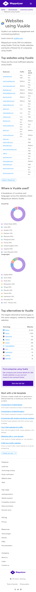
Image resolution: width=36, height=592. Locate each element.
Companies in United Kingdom (12, 411)
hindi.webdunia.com (9, 93)
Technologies (12, 9)
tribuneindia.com (8, 113)
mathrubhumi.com (8, 101)
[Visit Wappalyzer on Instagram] (15, 589)
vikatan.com (7, 117)
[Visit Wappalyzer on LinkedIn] (20, 589)
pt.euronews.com (8, 173)
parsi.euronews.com (9, 86)
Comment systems (26, 9)
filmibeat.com (7, 90)
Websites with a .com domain (12, 436)
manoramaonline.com (10, 149)
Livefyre (7, 355)
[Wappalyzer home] (13, 3)
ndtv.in (5, 153)
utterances (8, 336)
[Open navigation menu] (30, 3)
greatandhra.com (8, 105)
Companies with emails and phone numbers (17, 418)
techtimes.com (7, 164)
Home (3, 9)
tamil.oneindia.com (9, 81)
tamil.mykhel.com (8, 125)
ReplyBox (8, 358)
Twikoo (7, 339)
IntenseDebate (9, 346)
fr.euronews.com (8, 161)
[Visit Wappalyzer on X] (18, 589)
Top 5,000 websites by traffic (12, 427)
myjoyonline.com (8, 135)
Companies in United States (11, 405)
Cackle (7, 342)
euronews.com (7, 157)
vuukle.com (18, 38)
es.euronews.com (8, 168)
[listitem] (18, 467)
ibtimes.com (6, 121)
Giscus (7, 333)
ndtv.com (6, 139)
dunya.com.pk (7, 97)
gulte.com (6, 109)
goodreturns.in (7, 76)
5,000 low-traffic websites (11, 443)
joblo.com (6, 130)
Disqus (7, 330)
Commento (8, 352)
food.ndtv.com (7, 145)
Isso (6, 349)
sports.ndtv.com (8, 142)
